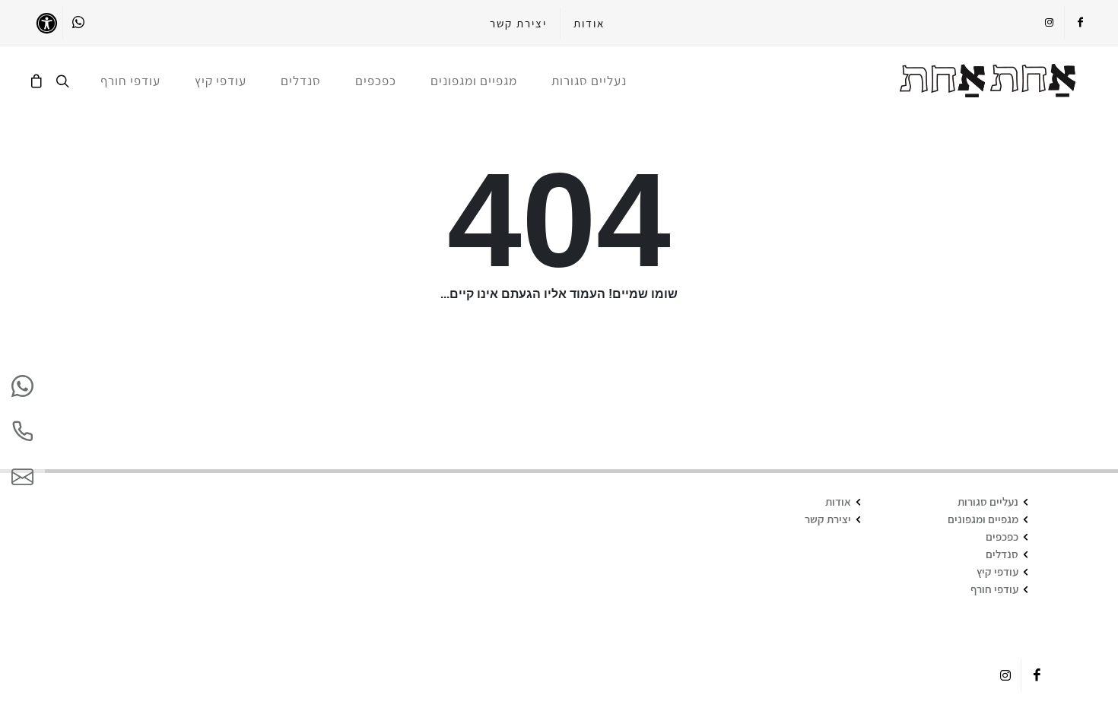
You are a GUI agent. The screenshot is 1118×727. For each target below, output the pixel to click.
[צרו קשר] (22, 477)
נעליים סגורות (988, 501)
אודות (589, 23)
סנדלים (1002, 554)
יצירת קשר (518, 23)
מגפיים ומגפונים (983, 519)
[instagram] (1049, 23)
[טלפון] (22, 431)
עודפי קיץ (997, 571)
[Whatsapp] (78, 23)
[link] (988, 80)
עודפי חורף (994, 589)
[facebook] (1080, 23)
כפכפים (1002, 536)
